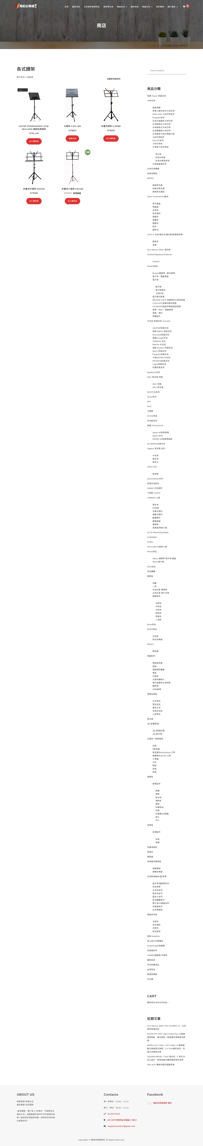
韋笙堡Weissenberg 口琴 (163, 752)
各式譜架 (156, 925)
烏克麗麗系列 (158, 900)
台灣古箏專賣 (153, 169)
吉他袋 (155, 636)
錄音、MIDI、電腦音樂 (162, 310)
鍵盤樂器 (156, 521)
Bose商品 (151, 624)
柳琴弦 (158, 613)
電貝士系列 (157, 897)
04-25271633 (114, 1114)
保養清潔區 (152, 847)
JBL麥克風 (157, 734)
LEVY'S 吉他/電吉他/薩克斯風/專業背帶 (165, 234)
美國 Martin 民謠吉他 (161, 331)
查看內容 (72, 138)
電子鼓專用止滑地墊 (161, 683)
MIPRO (150, 178)
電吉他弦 (156, 704)
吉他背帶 (156, 887)
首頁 (66, 7)
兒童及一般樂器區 (155, 739)
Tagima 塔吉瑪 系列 (156, 448)
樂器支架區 (152, 914)
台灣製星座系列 (159, 164)
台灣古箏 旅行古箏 (160, 593)
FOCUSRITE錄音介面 (157, 547)
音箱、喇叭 (157, 313)
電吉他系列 (157, 893)
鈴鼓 (154, 772)
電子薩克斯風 (158, 297)
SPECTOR (152, 467)
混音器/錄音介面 (159, 528)
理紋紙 (158, 801)
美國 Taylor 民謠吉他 (156, 96)
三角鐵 (155, 759)
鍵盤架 (155, 223)
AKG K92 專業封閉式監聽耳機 (160, 1065)
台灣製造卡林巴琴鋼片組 (163, 134)
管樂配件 (156, 784)
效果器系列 (157, 906)
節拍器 (155, 651)
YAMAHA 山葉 (153, 498)
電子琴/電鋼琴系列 (160, 883)
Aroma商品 (152, 416)
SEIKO (150, 644)
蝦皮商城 (135, 7)
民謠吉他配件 (153, 483)
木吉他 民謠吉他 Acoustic (158, 321)
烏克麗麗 (151, 571)
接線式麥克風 (158, 188)
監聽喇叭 (156, 518)
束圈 (157, 791)
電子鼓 (155, 280)
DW (149, 401)
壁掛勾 (155, 230)
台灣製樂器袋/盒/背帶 (157, 876)
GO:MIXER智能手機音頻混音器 (166, 306)
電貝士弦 (156, 708)
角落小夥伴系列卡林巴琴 (163, 111)
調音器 (150, 857)
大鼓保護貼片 (158, 679)
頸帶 (157, 794)
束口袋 (158, 154)
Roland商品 (152, 266)
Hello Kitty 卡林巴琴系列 (163, 114)
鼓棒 (154, 666)
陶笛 (154, 765)
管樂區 (150, 777)
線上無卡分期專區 (155, 941)
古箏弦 (158, 603)
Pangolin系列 (158, 118)
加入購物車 (34, 141)
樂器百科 (146, 7)
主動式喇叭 (157, 511)
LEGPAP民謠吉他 (160, 328)
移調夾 (150, 852)
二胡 (154, 586)
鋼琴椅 (155, 686)
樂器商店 (121, 7)
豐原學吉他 (108, 7)
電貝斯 (155, 474)
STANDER (152, 537)
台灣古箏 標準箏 (159, 590)
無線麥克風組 (158, 192)
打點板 (155, 676)
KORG (150, 542)
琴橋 (157, 842)
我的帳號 (160, 7)
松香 (157, 839)
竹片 (157, 820)
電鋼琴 (155, 524)
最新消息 (76, 7)
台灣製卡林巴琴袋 (160, 147)
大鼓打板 (159, 293)
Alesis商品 (152, 551)
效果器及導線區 (154, 861)
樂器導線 (156, 868)
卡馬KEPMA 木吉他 (161, 357)
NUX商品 (151, 567)
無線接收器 (157, 663)
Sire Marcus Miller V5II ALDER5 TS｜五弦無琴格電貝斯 (166, 1027)
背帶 (154, 245)
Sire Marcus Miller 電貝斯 (159, 250)
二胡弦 (158, 620)
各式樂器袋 (157, 910)
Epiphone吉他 (153, 372)
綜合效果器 (157, 639)
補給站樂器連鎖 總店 (162, 1103)
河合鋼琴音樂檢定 (92, 7)
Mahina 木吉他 (159, 344)
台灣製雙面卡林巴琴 (161, 131)
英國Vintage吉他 (159, 338)
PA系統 (155, 508)
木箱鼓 (150, 411)
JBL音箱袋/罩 (158, 731)
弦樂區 (150, 825)
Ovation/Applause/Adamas (159, 254)
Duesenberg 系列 (155, 479)
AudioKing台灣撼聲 (156, 946)
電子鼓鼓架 (160, 290)
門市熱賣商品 (153, 965)
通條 (157, 804)
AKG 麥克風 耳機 (155, 377)
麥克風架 (156, 213)
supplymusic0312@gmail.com (121, 1126)
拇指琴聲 (156, 108)
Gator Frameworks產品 (158, 196)
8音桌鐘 (156, 749)
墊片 (157, 817)
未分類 (150, 979)
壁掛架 (155, 241)
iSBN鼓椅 (156, 689)
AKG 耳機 (156, 384)
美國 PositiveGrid (155, 425)
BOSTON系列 (153, 392)
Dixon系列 (152, 397)
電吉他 (155, 459)
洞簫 (154, 583)
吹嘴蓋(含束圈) (162, 814)
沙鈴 (154, 762)
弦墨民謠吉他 (158, 367)
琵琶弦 (158, 616)
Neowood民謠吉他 (160, 335)
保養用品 (159, 807)
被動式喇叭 (157, 514)
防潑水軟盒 (160, 157)
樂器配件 (151, 656)
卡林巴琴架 (157, 144)
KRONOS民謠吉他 (160, 361)
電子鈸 (158, 287)
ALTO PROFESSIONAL (158, 532)
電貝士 (155, 462)
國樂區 (150, 576)
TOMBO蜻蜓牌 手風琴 (157, 955)
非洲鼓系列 (152, 421)
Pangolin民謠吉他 (160, 354)
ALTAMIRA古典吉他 (156, 444)
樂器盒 (155, 207)
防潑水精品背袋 (162, 161)
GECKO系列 (158, 140)
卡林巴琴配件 (158, 137)
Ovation (156, 261)
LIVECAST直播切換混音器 (164, 303)
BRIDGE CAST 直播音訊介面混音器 (168, 300)
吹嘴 (157, 810)
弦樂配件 (156, 832)
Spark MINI (157, 436)
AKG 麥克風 (157, 387)
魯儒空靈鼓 (152, 974)
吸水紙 (158, 797)
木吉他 (155, 455)
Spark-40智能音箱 (160, 432)
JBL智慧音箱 (153, 724)
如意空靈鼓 (152, 173)
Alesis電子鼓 (158, 562)
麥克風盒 (156, 204)
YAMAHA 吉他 (158, 341)
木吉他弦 (156, 701)
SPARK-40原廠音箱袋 (162, 439)
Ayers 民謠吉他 (159, 351)
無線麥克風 (157, 185)
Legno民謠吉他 (159, 364)
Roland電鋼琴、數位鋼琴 (163, 273)
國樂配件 (156, 596)
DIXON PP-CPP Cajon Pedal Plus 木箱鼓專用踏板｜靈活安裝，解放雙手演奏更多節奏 (166, 1037)
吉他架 (155, 210)
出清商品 (151, 969)
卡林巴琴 (151, 101)
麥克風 (150, 719)
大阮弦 (158, 610)
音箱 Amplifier (153, 936)
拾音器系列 (152, 950)
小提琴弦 (156, 714)
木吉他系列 (157, 890)
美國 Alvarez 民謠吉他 (162, 348)
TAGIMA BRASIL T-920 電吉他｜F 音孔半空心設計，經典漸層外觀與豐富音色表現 (166, 1058)
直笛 (154, 769)
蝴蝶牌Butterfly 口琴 (161, 756)
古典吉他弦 (157, 711)
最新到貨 (151, 960)
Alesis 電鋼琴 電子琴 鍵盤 (164, 558)
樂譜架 (155, 217)
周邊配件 (156, 316)
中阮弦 (158, 606)
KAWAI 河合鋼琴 (154, 488)
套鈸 (154, 673)
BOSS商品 (152, 629)
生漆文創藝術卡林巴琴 (162, 121)
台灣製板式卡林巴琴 (161, 127)
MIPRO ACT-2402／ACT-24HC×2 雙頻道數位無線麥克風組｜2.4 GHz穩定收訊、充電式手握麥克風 (166, 1048)
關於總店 (171, 7)
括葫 (154, 746)
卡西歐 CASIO (153, 493)
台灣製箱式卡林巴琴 (161, 124)
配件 (154, 226)
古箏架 (155, 921)
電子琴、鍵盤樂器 (160, 276)
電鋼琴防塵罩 (158, 670)
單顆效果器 (157, 872)
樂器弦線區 (152, 694)
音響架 (155, 220)
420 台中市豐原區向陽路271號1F (122, 1120)
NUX (149, 406)
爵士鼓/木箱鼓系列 (160, 903)
